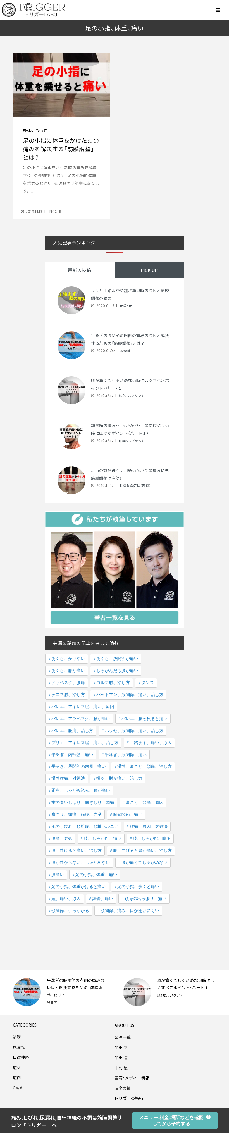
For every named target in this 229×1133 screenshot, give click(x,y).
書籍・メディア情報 (132, 1077)
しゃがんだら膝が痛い (117, 670)
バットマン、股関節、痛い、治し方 (129, 694)
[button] (175, 1120)
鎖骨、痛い (102, 898)
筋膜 (17, 1037)
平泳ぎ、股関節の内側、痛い (78, 766)
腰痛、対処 (61, 838)
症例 (17, 1077)
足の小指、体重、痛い (96, 874)
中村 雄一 (123, 1067)
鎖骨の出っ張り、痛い (145, 898)
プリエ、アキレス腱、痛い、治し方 (84, 742)
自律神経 (21, 1057)
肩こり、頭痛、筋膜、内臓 (76, 814)
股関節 (125, 350)
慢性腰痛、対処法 (68, 778)
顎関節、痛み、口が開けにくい (130, 910)
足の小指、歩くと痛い (138, 886)
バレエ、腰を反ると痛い (144, 718)
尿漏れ (19, 1047)
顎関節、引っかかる (70, 910)
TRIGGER (54, 211)
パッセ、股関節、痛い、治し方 (134, 730)
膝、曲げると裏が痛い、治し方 (142, 850)
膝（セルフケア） (131, 395)
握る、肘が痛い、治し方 (119, 778)
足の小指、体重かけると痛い (78, 886)
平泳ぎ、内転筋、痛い (72, 754)
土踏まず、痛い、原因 (151, 742)
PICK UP (149, 270)
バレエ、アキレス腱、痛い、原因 (82, 706)
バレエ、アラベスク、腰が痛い (80, 718)
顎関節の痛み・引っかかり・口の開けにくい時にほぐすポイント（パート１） (186, 987)
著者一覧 (123, 1037)
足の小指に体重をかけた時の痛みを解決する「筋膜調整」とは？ (61, 148)
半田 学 (121, 1047)
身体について (35, 130)
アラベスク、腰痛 (68, 682)
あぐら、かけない (68, 658)
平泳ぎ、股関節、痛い (126, 754)
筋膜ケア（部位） (131, 440)
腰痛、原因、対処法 (149, 826)
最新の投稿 (79, 270)
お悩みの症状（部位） (134, 485)
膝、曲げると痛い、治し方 (76, 850)
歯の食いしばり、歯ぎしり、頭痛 (82, 802)
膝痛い (57, 874)
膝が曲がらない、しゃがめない (80, 862)
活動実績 (123, 1088)
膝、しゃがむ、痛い (102, 838)
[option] (59, 992)
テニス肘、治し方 (68, 694)
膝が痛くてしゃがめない (144, 862)
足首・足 (125, 305)
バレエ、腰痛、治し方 (72, 730)
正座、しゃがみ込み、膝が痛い (80, 790)
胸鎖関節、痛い (127, 814)
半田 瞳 (121, 1057)
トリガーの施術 (129, 1098)
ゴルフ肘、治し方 (113, 682)
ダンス (147, 682)
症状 (17, 1067)
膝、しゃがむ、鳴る (152, 838)
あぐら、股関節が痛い (117, 658)
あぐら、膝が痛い (68, 670)
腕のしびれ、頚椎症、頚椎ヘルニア (84, 826)
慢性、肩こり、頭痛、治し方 (144, 766)
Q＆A (18, 1088)
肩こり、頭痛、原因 (144, 802)
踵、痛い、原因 (66, 898)
